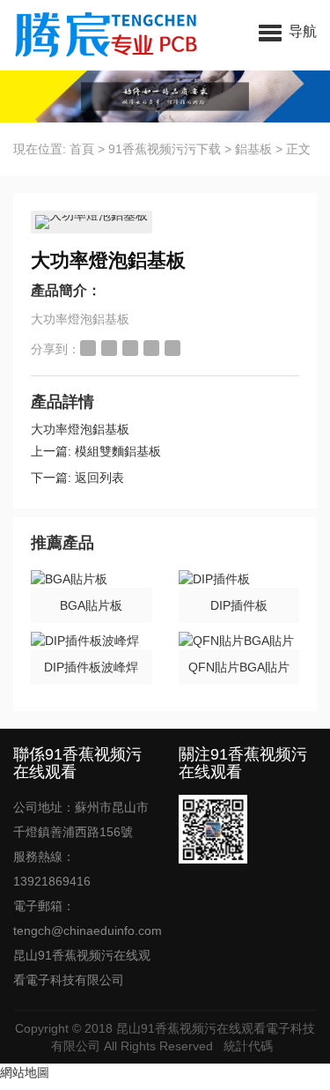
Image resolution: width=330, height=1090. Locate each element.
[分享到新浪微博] (88, 348)
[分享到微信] (151, 348)
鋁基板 (253, 149)
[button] (288, 31)
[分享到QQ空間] (109, 348)
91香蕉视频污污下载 (164, 149)
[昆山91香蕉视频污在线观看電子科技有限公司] (99, 35)
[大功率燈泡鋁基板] (91, 222)
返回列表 (99, 478)
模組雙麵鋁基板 (118, 451)
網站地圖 (24, 1072)
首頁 (82, 149)
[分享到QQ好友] (130, 348)
